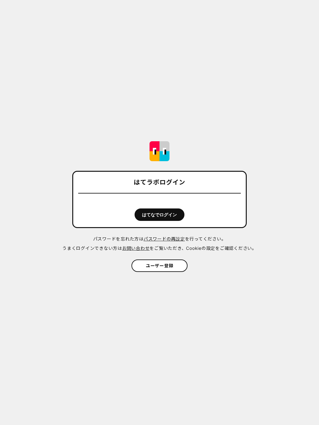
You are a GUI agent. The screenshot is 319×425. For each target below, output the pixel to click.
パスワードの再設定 (164, 238)
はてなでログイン (159, 214)
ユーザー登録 (160, 265)
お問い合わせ (136, 248)
